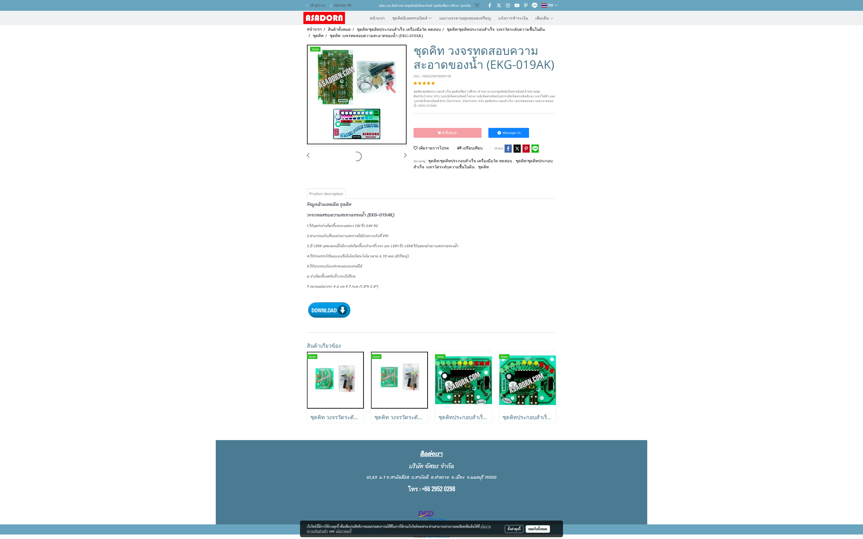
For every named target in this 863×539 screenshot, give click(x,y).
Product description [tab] (326, 193)
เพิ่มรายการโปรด (433, 148)
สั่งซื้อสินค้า (449, 133)
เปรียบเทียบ (472, 148)
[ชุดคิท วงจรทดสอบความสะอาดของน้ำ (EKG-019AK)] (357, 95)
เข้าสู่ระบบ (317, 5)
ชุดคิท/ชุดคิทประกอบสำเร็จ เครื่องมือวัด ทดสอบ (470, 161)
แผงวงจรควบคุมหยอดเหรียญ (465, 18)
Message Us (511, 133)
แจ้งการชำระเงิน (513, 18)
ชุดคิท (483, 167)
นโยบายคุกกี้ (343, 531)
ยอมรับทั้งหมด (537, 529)
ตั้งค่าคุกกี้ (514, 529)
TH (550, 5)
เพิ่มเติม (542, 18)
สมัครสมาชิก (342, 5)
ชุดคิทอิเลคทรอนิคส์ (410, 18)
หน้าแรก (377, 18)
